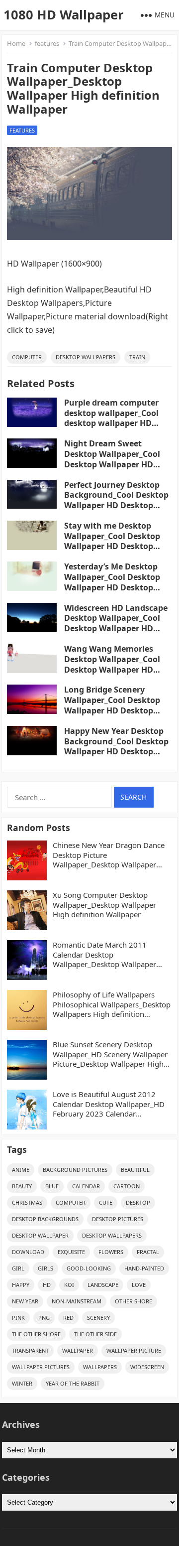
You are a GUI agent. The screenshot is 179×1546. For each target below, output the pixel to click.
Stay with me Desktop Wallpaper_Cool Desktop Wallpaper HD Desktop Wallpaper (112, 541)
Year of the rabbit (72, 1383)
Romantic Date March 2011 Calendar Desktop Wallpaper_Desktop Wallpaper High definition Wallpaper (104, 955)
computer (27, 357)
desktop (138, 1202)
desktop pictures (117, 1219)
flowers (110, 1252)
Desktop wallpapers (85, 357)
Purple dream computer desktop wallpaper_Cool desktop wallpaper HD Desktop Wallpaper (111, 418)
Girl (18, 1268)
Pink (18, 1317)
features (47, 43)
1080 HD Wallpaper (63, 14)
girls (45, 1268)
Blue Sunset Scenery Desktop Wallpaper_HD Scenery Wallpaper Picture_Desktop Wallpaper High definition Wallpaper (110, 1054)
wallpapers (100, 1367)
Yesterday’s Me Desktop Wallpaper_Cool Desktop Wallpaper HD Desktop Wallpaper (112, 582)
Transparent (30, 1350)
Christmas (27, 1202)
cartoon (126, 1186)
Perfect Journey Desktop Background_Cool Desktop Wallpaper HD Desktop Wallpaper (116, 500)
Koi (69, 1284)
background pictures (75, 1169)
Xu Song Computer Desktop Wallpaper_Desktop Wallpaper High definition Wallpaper (104, 904)
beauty (22, 1186)
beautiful (135, 1169)
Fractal (148, 1252)
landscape (103, 1284)
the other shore (36, 1334)
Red (68, 1317)
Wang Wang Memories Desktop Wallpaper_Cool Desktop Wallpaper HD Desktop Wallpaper (112, 664)
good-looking (89, 1268)
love (139, 1284)
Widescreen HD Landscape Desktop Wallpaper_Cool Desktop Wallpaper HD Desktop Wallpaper (116, 623)
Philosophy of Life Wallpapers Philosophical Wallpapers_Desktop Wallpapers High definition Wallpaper (112, 1004)
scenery (98, 1317)
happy (20, 1284)
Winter (22, 1383)
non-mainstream (76, 1301)
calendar (86, 1186)
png (44, 1317)
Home (16, 43)
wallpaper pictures (41, 1367)
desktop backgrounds (45, 1219)
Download (28, 1252)
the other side (95, 1334)
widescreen (147, 1367)
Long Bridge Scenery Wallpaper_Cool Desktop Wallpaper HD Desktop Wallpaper (112, 705)
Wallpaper (77, 1350)
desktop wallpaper (40, 1235)
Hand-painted (144, 1268)
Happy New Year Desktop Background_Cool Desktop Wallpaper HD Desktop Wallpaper (116, 746)
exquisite (71, 1252)
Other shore (133, 1301)
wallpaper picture (133, 1350)
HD (47, 1284)
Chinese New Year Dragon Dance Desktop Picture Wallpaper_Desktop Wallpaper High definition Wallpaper (109, 855)
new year (25, 1301)
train (137, 357)
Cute (105, 1202)
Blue (52, 1186)
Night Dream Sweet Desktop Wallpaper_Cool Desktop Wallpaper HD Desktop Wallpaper (112, 459)
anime (20, 1169)
